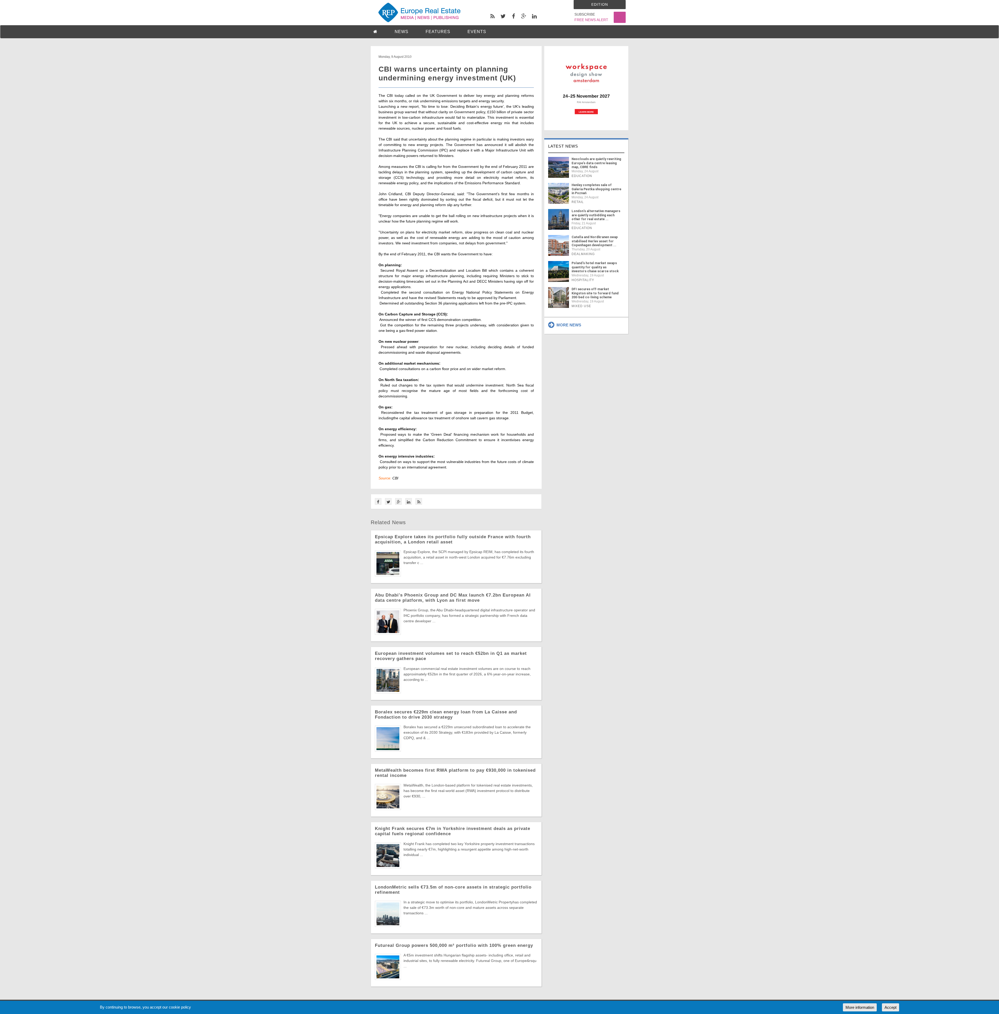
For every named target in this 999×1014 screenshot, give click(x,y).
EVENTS (477, 31)
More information (860, 1007)
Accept (890, 1007)
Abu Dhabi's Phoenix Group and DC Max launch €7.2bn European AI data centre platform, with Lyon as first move (453, 598)
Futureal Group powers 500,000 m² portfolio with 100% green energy (454, 945)
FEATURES (438, 31)
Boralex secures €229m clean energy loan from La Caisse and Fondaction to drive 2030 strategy (446, 714)
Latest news (563, 146)
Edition (599, 4)
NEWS (401, 31)
